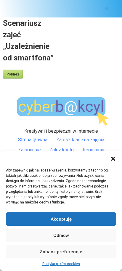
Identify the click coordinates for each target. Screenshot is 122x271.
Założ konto (61, 150)
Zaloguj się (29, 150)
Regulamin (93, 150)
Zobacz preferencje (61, 251)
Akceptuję (61, 219)
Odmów (61, 235)
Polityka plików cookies (61, 264)
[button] (113, 159)
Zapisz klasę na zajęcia (80, 139)
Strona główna (32, 139)
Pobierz (13, 74)
